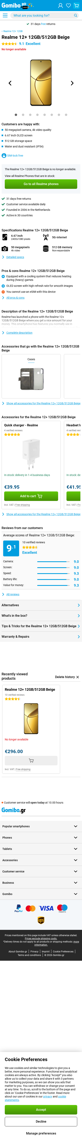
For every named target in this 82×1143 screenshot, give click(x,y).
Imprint (46, 951)
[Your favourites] (68, 5)
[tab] (16, 115)
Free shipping (22, 505)
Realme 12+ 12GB (12, 31)
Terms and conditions (29, 955)
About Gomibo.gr (18, 951)
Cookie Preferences (63, 951)
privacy (47, 1096)
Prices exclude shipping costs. (41, 938)
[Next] (72, 83)
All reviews (12, 594)
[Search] (75, 15)
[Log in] (60, 5)
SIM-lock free (15, 155)
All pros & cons (15, 297)
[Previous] (10, 83)
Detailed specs (15, 257)
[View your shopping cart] (76, 5)
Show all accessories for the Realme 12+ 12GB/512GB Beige (43, 403)
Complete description (19, 332)
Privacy (34, 951)
